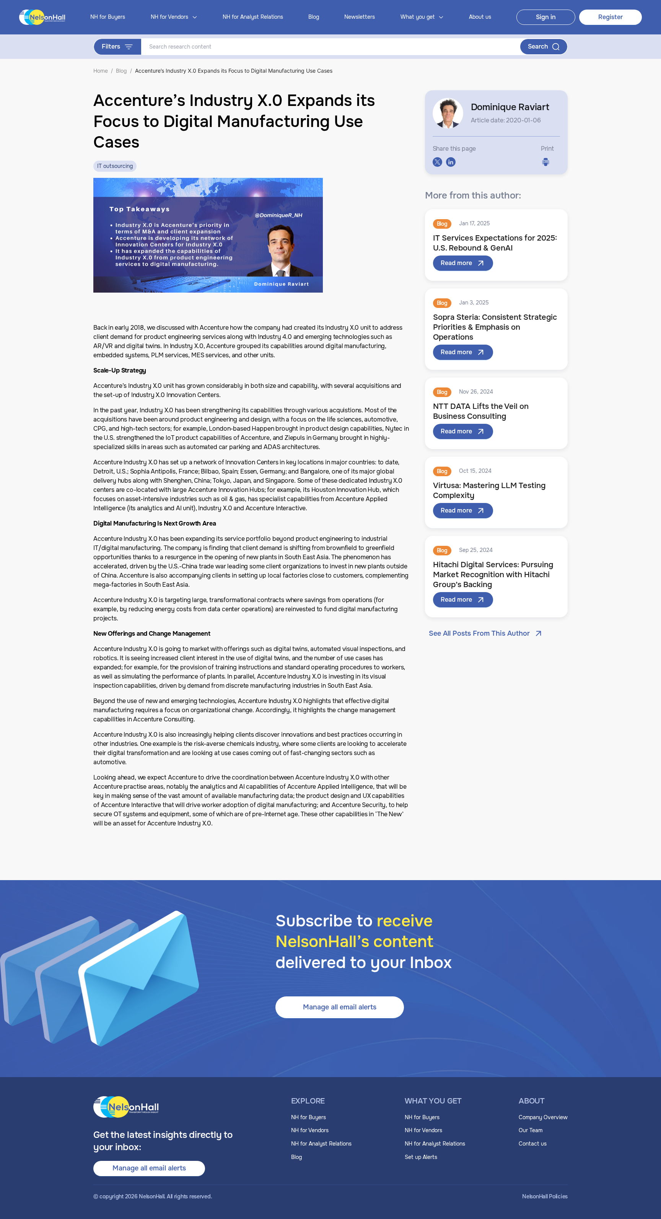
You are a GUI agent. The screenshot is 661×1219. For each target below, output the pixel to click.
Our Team (530, 1130)
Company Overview (543, 1117)
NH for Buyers (107, 16)
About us (480, 16)
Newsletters (359, 16)
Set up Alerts (421, 1157)
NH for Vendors (310, 1130)
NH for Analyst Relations (253, 16)
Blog (313, 16)
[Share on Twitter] (437, 162)
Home (100, 70)
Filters (111, 46)
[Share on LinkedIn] (451, 162)
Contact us (533, 1143)
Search (538, 46)
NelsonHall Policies (545, 1196)
